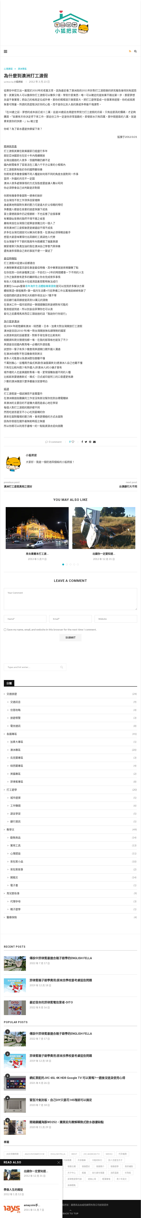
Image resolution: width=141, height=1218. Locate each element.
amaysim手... (32, 1205)
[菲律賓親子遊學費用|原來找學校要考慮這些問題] (15, 985)
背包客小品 (73, 861)
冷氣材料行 (97, 1160)
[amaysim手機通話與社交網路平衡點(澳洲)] (12, 1208)
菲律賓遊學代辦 (75, 1179)
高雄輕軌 (72, 1185)
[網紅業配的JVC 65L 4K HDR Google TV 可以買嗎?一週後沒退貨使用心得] (15, 1083)
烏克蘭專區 (73, 757)
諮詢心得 (92, 1179)
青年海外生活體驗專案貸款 (40, 286)
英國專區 (73, 773)
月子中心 (72, 1173)
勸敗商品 (73, 837)
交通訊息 (73, 701)
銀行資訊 (73, 821)
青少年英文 (122, 1179)
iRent (74, 1154)
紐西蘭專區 (73, 765)
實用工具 (73, 845)
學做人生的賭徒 (13, 1189)
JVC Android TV (91, 1154)
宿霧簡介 (100, 1166)
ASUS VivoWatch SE (34, 1154)
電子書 (73, 885)
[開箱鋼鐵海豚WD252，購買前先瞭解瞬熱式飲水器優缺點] (15, 1127)
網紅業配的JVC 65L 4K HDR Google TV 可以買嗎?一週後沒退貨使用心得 (77, 1078)
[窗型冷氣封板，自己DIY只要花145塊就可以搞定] (15, 1105)
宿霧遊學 (115, 1166)
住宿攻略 (73, 709)
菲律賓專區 (73, 781)
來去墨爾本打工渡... (37, 553)
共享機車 (82, 1160)
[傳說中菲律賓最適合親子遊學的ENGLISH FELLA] (15, 963)
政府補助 (129, 1166)
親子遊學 (73, 909)
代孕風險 (123, 1154)
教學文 (72, 829)
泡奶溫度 (115, 1173)
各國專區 (72, 733)
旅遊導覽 (73, 717)
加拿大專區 (73, 741)
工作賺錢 (73, 805)
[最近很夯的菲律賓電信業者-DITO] (15, 1007)
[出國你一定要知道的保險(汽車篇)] (103, 528)
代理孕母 (73, 901)
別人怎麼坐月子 (115, 1160)
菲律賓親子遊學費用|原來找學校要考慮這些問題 (61, 980)
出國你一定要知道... (104, 553)
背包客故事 (73, 869)
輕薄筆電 (106, 1179)
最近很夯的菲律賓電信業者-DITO (51, 1002)
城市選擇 (73, 797)
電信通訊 (73, 725)
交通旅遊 (72, 693)
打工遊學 (72, 789)
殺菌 (84, 1173)
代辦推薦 (67, 1160)
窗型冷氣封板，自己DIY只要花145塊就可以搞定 (61, 1100)
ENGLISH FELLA (58, 1154)
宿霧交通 (72, 1166)
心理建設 (8, 69)
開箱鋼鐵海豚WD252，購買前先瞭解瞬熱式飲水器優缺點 (67, 1122)
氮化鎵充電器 (98, 1173)
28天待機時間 (12, 1154)
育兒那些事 (72, 893)
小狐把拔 (18, 81)
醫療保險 (72, 917)
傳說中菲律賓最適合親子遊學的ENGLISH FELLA (61, 958)
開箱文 (73, 877)
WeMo (109, 1154)
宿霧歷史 (86, 1166)
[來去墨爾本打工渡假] (37, 528)
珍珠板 (128, 1173)
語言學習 (73, 813)
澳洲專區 (22, 69)
